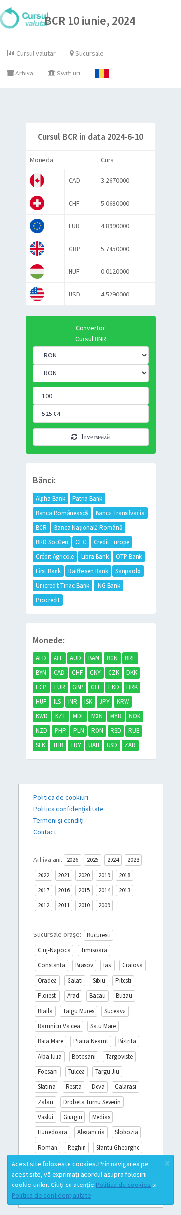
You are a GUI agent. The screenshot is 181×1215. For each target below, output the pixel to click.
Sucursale (89, 53)
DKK (131, 672)
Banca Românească (62, 513)
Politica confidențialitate (68, 808)
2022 (43, 875)
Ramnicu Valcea (59, 1026)
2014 (104, 890)
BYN (41, 672)
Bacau (97, 996)
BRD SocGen (52, 542)
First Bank (48, 571)
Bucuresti (99, 935)
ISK (88, 701)
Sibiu (99, 981)
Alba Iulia (50, 1056)
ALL (58, 658)
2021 (64, 875)
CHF (77, 672)
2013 (124, 890)
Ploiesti (47, 996)
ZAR (130, 745)
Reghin (77, 1147)
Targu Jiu (107, 1071)
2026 (72, 860)
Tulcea (76, 1071)
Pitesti (123, 981)
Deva (98, 1086)
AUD (75, 658)
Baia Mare (50, 1041)
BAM (93, 658)
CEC (80, 542)
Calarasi (125, 1086)
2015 (84, 890)
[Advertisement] (99, 107)
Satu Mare (103, 1026)
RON (97, 730)
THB (58, 745)
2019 (104, 875)
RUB (133, 730)
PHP (60, 730)
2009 (104, 905)
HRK (132, 687)
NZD (41, 730)
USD (112, 745)
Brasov (84, 965)
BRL (130, 658)
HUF (41, 701)
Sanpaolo (128, 571)
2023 (133, 860)
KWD (42, 716)
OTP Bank (129, 556)
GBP (78, 687)
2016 (64, 890)
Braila (45, 1011)
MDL (78, 716)
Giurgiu (72, 1117)
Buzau (124, 996)
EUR (59, 687)
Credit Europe (111, 542)
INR (72, 701)
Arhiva (23, 73)
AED (41, 658)
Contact (44, 832)
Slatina (47, 1086)
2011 (64, 905)
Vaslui (45, 1117)
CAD (59, 672)
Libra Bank (95, 556)
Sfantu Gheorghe (117, 1147)
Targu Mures (78, 1011)
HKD (113, 687)
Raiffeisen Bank (88, 571)
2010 (84, 905)
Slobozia (126, 1132)
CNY (95, 672)
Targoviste (119, 1056)
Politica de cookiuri (60, 797)
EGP (41, 687)
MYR (116, 716)
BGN (112, 658)
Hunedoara (52, 1132)
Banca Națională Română (88, 527)
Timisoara (94, 950)
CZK (113, 672)
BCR (41, 527)
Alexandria (91, 1132)
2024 (113, 860)
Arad (73, 996)
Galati (75, 981)
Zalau (45, 1102)
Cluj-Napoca (54, 950)
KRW (123, 701)
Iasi (107, 965)
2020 (84, 875)
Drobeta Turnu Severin (92, 1102)
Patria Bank (87, 498)
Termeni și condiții (59, 820)
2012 (43, 905)
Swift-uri (68, 73)
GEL (96, 687)
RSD (116, 730)
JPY (104, 701)
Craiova (132, 965)
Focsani (48, 1071)
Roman (47, 1147)
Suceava (115, 1011)
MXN (97, 716)
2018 (124, 875)
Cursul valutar (35, 53)
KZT (60, 716)
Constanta (51, 965)
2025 (92, 860)
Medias (101, 1117)
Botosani (84, 1056)
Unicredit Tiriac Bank (62, 585)
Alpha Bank (50, 498)
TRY (75, 745)
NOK (134, 716)
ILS (57, 701)
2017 (43, 890)
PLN (78, 730)
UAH (93, 745)
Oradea (47, 981)
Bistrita (127, 1041)
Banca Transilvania (120, 513)
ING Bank (108, 585)
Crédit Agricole (55, 556)
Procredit (48, 600)
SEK (40, 745)
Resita (74, 1086)
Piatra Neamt (90, 1041)
